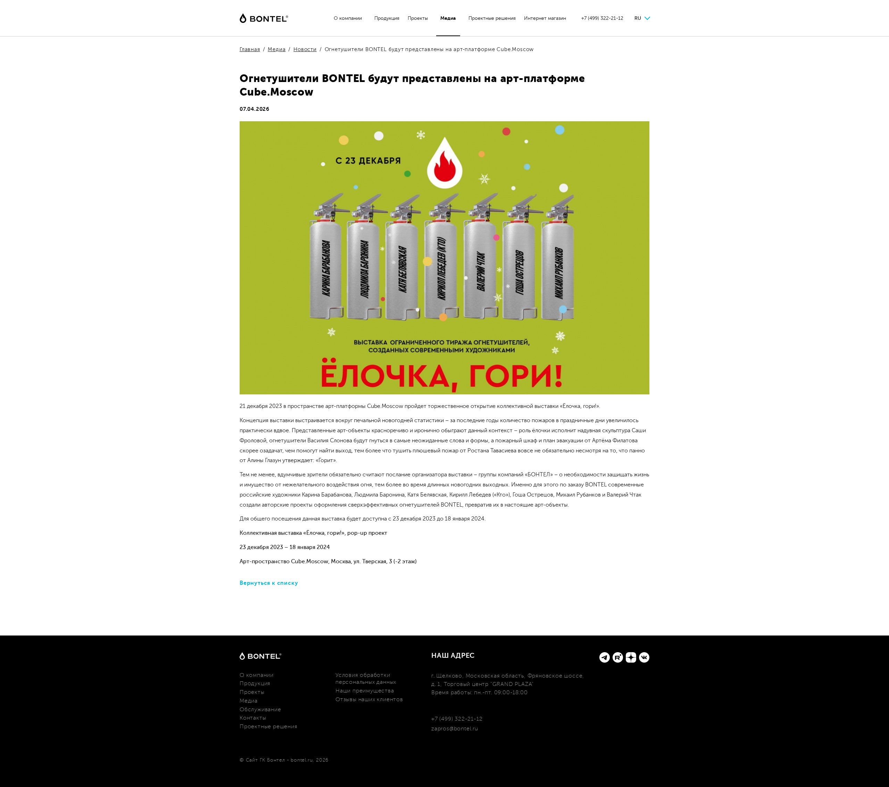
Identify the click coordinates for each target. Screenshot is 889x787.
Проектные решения (492, 18)
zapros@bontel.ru (454, 728)
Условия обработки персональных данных (365, 679)
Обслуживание (260, 709)
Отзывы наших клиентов (369, 699)
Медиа (448, 18)
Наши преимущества (364, 691)
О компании (348, 18)
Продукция (386, 18)
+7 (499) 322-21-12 (602, 18)
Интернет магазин (545, 18)
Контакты (253, 718)
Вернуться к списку (269, 583)
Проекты (418, 18)
